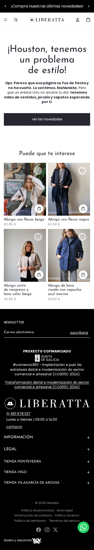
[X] (55, 530)
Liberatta (52, 503)
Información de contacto (33, 515)
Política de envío (67, 515)
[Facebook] (38, 530)
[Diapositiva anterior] (5, 6)
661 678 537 (20, 414)
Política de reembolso (30, 521)
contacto (14, 427)
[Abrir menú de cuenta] (77, 19)
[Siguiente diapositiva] (88, 6)
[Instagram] (47, 530)
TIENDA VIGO (15, 472)
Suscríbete (79, 332)
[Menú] (5, 19)
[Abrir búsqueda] (16, 19)
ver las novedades (47, 119)
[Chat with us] (83, 527)
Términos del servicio (64, 521)
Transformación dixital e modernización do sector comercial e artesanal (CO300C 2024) (47, 385)
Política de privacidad (37, 510)
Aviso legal (65, 510)
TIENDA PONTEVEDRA (22, 461)
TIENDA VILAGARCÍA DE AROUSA (32, 483)
